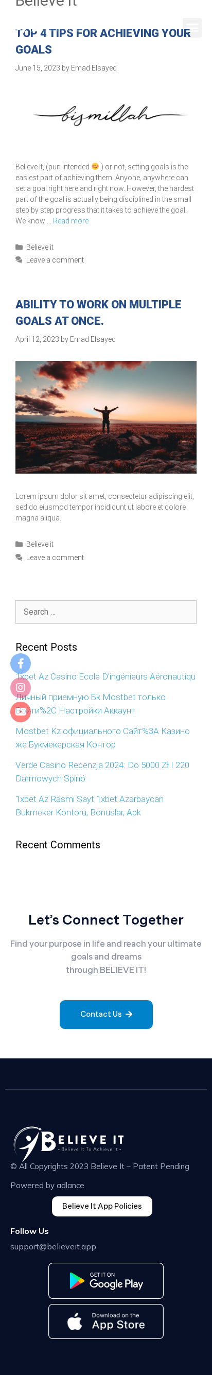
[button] (192, 28)
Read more (71, 221)
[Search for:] (106, 611)
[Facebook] (20, 663)
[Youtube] (20, 712)
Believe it (40, 247)
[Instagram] (20, 687)
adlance (70, 1185)
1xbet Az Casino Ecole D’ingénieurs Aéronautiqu (105, 676)
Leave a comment (55, 260)
